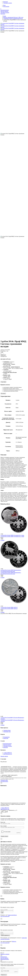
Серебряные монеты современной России (13, 18)
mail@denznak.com (7, 754)
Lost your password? (5, 916)
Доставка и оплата (7, 2)
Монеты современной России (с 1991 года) (13, 17)
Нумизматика (6, 737)
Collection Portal (6, 730)
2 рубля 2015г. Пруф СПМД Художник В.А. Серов (12, 535)
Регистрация (6, 6)
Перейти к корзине (5, 954)
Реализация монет (5, 10)
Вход (4, 5)
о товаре (2, 540)
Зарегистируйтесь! (12, 915)
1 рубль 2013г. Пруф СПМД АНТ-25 (9, 607)
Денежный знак (7, 731)
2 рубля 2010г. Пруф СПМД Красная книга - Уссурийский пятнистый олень (11, 570)
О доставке (3, 381)
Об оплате (3, 393)
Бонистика (5, 738)
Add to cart (3, 355)
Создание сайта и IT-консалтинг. (4, 781)
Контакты (5, 1)
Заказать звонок (4, 756)
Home (4, 16)
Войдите (14, 941)
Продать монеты (4, 11)
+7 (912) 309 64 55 (7, 752)
